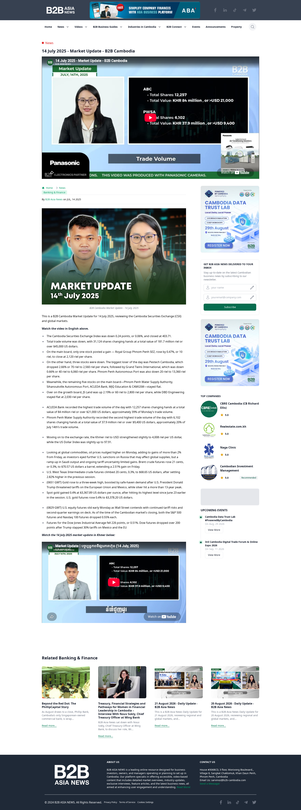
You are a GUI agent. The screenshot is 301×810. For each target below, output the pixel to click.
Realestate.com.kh (233, 426)
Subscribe (230, 307)
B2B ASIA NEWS (65, 802)
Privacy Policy (110, 802)
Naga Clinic (228, 447)
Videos (79, 26)
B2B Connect (174, 26)
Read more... (49, 725)
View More (214, 529)
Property (236, 26)
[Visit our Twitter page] (254, 10)
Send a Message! (210, 783)
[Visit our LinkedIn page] (225, 10)
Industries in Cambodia (142, 26)
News (60, 26)
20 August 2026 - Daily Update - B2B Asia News (232, 705)
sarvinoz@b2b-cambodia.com (228, 780)
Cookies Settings (145, 802)
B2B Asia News (54, 199)
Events (196, 26)
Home (48, 26)
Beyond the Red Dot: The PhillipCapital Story (59, 705)
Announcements (216, 26)
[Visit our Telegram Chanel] (244, 10)
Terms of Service (127, 802)
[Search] (252, 27)
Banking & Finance (54, 192)
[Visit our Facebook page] (215, 10)
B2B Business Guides (105, 26)
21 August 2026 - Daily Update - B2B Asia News (176, 705)
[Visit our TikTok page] (234, 10)
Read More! (183, 787)
